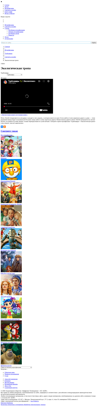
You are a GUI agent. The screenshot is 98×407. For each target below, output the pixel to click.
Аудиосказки (9, 38)
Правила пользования (12, 374)
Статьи (7, 28)
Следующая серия (21, 115)
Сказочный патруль (11, 387)
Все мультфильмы (6, 135)
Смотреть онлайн (10, 26)
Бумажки (8, 381)
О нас (6, 376)
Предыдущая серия (8, 115)
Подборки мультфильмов (16, 30)
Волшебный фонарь (11, 384)
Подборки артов (13, 33)
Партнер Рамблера (7, 403)
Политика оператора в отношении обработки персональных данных (23, 404)
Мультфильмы (9, 25)
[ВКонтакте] (2, 127)
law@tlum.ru (35, 401)
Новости (11, 35)
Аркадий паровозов (11, 379)
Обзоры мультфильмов (15, 32)
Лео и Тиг (8, 386)
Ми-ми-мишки (9, 382)
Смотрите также (9, 131)
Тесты (7, 37)
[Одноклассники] (4, 127)
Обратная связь (10, 372)
